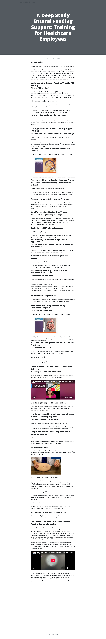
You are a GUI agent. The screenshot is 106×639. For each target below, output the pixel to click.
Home (77, 2)
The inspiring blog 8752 (27, 2)
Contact (84, 2)
